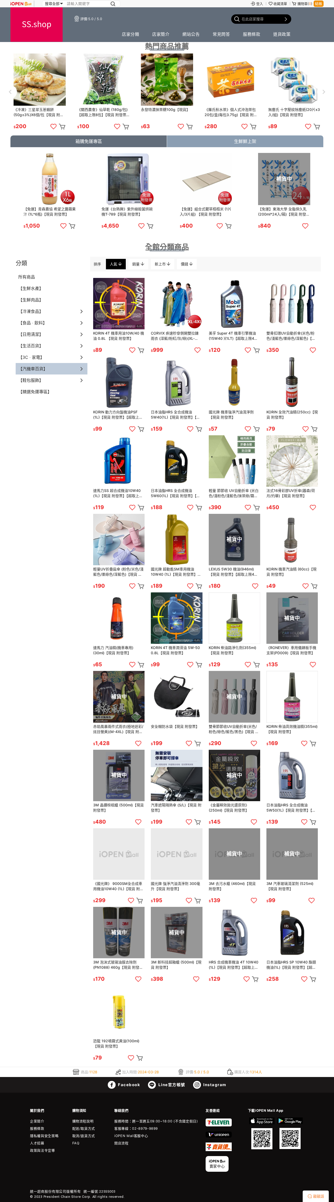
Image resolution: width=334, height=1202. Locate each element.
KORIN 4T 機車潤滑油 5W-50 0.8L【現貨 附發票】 (175, 650)
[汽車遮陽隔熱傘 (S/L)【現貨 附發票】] (176, 775)
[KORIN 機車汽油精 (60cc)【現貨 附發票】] (292, 539)
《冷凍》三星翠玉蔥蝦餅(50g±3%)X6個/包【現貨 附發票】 (39, 112)
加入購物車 (72, 226)
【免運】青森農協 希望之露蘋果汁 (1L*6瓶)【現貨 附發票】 (49, 211)
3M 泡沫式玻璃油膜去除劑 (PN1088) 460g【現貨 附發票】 (116, 965)
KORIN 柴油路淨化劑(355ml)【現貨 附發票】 (232, 650)
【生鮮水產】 (30, 288)
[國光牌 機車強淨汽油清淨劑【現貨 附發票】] (234, 382)
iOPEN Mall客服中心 (131, 1136)
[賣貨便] (219, 1150)
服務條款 (251, 34)
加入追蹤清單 (63, 226)
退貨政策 (281, 34)
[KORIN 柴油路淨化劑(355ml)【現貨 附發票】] (234, 618)
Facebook (128, 1084)
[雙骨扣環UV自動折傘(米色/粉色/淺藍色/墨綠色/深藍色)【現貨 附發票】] (292, 303)
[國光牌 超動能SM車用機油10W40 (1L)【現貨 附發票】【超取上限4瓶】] (176, 539)
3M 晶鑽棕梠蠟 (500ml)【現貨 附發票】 (118, 807)
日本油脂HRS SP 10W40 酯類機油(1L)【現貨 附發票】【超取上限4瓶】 (291, 965)
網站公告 (191, 34)
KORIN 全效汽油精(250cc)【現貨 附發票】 (292, 414)
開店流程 (121, 1143)
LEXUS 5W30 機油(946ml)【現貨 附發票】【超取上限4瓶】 (234, 571)
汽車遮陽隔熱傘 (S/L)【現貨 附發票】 (176, 807)
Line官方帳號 (171, 1084)
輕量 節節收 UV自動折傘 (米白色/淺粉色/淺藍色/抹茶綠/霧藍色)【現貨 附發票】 (234, 493)
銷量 (136, 264)
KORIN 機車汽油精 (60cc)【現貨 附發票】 (291, 571)
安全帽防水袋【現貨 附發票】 (175, 726)
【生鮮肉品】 (30, 299)
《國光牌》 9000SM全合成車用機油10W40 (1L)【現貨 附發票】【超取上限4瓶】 (118, 886)
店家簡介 (160, 34)
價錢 (185, 264)
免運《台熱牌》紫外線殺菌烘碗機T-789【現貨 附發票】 (127, 211)
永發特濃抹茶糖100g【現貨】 (165, 109)
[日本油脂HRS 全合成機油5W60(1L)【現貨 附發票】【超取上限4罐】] (176, 461)
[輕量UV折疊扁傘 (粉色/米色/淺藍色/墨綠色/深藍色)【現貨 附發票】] (119, 539)
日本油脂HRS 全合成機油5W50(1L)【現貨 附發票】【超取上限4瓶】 (291, 808)
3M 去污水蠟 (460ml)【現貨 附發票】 (232, 886)
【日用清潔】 (30, 334)
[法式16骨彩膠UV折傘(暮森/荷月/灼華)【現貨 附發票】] (292, 461)
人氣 (114, 264)
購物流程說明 (83, 1121)
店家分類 (130, 34)
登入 (259, 4)
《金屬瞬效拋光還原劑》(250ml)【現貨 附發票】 (229, 807)
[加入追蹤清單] (53, 126)
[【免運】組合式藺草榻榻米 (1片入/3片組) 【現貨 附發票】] (206, 179)
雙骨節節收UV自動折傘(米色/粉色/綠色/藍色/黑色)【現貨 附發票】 (234, 729)
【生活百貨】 (30, 345)
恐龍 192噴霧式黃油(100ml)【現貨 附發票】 (116, 1043)
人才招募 (37, 1143)
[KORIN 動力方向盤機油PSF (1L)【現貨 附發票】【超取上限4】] (119, 382)
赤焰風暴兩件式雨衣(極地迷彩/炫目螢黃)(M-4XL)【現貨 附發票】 (118, 729)
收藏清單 (280, 4)
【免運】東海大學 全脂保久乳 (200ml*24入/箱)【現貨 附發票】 (282, 212)
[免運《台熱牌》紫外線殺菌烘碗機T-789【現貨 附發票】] (128, 179)
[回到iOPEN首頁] (20, 4)
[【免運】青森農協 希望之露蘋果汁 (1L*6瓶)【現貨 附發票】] (49, 179)
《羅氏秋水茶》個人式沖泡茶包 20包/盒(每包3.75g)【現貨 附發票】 (230, 112)
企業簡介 (37, 1121)
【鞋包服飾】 (30, 380)
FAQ (76, 1143)
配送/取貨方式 (83, 1128)
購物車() (304, 4)
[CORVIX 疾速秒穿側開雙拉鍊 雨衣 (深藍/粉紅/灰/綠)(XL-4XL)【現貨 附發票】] (176, 303)
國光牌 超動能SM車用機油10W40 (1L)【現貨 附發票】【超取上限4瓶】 (174, 572)
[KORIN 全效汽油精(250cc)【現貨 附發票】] (292, 382)
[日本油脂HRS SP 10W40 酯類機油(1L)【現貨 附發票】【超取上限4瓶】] (292, 932)
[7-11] (219, 1125)
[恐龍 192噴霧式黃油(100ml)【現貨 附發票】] (119, 1011)
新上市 (161, 264)
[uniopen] (219, 1136)
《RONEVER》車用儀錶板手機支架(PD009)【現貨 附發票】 (291, 650)
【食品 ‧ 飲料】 (32, 322)
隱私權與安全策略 (44, 1136)
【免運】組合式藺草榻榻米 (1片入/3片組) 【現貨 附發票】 (205, 211)
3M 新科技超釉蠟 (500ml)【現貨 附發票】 (176, 964)
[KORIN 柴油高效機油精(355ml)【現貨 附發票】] (292, 696)
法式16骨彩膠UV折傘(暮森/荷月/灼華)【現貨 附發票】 (290, 493)
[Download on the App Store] (262, 1133)
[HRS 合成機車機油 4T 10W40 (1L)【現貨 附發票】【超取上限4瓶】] (234, 932)
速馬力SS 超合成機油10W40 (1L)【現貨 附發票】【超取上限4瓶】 (118, 493)
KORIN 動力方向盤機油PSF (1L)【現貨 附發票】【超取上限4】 (118, 415)
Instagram (214, 1084)
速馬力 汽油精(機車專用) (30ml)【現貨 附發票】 (113, 650)
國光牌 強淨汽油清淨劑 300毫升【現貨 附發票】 (175, 886)
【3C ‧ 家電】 (31, 357)
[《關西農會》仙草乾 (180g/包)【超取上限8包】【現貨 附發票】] (103, 79)
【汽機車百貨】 (32, 368)
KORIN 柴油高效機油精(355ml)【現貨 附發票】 (292, 729)
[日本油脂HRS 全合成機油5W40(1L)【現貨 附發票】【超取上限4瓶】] (176, 382)
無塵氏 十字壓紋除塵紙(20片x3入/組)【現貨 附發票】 (294, 112)
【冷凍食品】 (30, 311)
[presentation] (10, 91)
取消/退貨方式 (83, 1136)
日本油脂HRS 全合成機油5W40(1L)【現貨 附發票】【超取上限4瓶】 (175, 415)
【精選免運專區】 (35, 391)
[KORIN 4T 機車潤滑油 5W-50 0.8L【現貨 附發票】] (176, 618)
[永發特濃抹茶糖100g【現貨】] (167, 79)
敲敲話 (318, 1196)
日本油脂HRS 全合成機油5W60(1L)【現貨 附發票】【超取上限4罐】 (175, 493)
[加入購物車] (62, 126)
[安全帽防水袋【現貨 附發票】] (176, 696)
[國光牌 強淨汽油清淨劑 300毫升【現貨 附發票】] (176, 854)
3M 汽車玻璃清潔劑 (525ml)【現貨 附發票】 (289, 886)
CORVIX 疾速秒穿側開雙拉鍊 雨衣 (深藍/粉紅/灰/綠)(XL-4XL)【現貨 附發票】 (175, 336)
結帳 (318, 3)
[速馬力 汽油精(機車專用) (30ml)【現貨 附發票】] (119, 618)
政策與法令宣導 (42, 1150)
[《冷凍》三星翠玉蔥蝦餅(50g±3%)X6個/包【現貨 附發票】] (40, 79)
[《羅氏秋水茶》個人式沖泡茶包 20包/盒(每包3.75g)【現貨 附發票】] (231, 79)
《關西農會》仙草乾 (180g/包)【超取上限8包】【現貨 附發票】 (103, 112)
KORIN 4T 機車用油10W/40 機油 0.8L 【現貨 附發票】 (118, 336)
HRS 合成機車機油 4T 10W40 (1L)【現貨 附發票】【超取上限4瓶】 (233, 965)
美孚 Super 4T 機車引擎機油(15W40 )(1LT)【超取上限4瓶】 (234, 336)
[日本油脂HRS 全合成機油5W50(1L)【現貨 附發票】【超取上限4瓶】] (292, 775)
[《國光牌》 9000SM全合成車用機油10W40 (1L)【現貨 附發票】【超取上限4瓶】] (119, 854)
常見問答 (221, 34)
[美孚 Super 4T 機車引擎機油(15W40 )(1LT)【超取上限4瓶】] (234, 303)
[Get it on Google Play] (290, 1133)
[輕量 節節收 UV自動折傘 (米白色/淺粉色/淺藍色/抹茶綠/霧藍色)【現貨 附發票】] (234, 461)
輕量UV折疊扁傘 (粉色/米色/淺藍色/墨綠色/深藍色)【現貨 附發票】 (118, 572)
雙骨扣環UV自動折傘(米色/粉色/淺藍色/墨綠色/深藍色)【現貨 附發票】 (290, 336)
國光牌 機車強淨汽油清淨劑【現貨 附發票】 (231, 414)
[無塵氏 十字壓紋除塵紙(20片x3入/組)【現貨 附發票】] (294, 79)
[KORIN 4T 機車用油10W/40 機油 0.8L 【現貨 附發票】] (119, 303)
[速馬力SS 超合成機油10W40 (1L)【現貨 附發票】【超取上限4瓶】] (119, 461)
